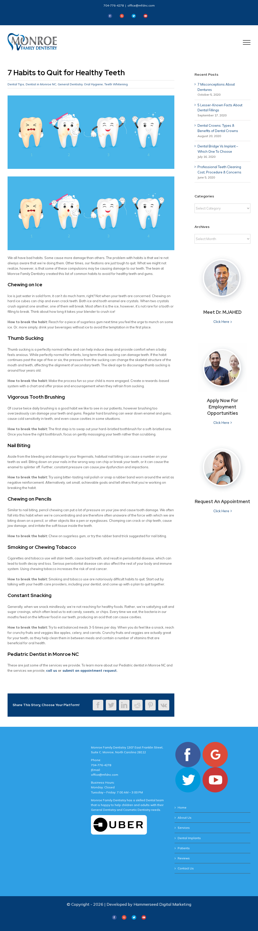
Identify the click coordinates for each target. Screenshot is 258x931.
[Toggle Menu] (247, 42)
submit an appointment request (89, 670)
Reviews (184, 858)
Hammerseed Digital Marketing (162, 904)
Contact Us (186, 868)
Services (184, 828)
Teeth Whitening (116, 84)
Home (182, 807)
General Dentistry (70, 84)
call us (51, 670)
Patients (184, 848)
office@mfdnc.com (141, 5)
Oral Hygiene (93, 84)
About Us (184, 817)
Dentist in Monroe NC (41, 84)
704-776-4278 (114, 5)
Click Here (221, 322)
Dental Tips (16, 84)
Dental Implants (189, 838)
